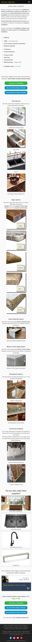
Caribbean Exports (17, 631)
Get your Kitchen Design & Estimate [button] (16, 88)
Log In (21, 634)
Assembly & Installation (21, 628)
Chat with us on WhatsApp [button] (16, 83)
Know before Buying (8, 627)
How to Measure (23, 625)
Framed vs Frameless (14, 633)
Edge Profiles (26, 631)
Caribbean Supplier (7, 631)
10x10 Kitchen (5, 633)
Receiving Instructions (10, 628)
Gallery (5, 625)
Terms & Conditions (14, 634)
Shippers (16, 627)
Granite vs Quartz (25, 633)
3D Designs (11, 625)
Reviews (17, 625)
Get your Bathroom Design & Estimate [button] (16, 92)
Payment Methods (23, 627)
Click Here (18, 66)
